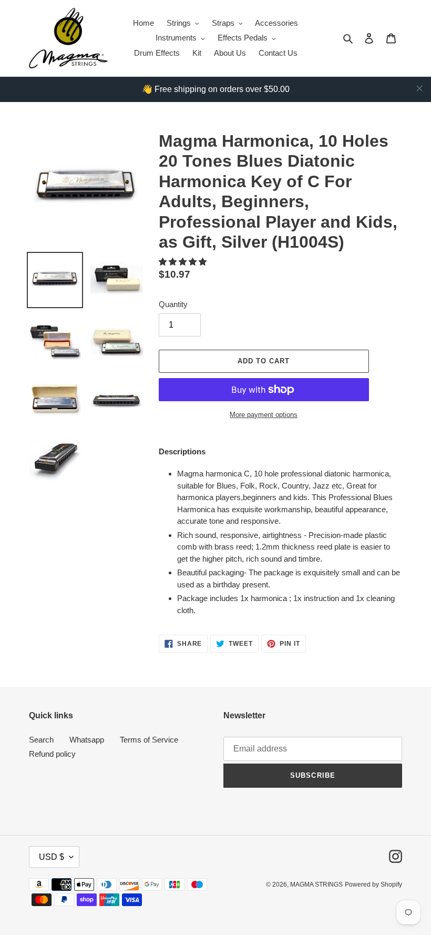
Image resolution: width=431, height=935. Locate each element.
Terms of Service (149, 739)
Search (41, 739)
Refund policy (52, 753)
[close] (419, 88)
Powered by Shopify (373, 884)
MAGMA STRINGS (316, 884)
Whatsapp (86, 739)
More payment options (263, 415)
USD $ (51, 856)
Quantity (173, 304)
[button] (184, 261)
